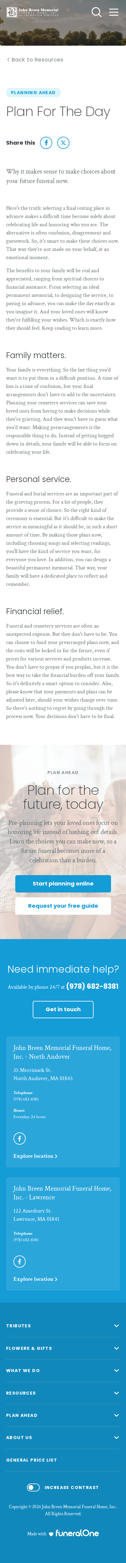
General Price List (31, 1460)
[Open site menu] (114, 12)
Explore (33, 1156)
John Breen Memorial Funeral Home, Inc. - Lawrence (62, 1193)
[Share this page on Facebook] (46, 143)
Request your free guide (63, 906)
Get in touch (63, 1009)
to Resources (37, 59)
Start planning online (63, 883)
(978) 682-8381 (92, 986)
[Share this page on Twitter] (63, 143)
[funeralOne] (77, 1533)
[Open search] (97, 12)
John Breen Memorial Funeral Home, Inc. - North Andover (62, 1052)
